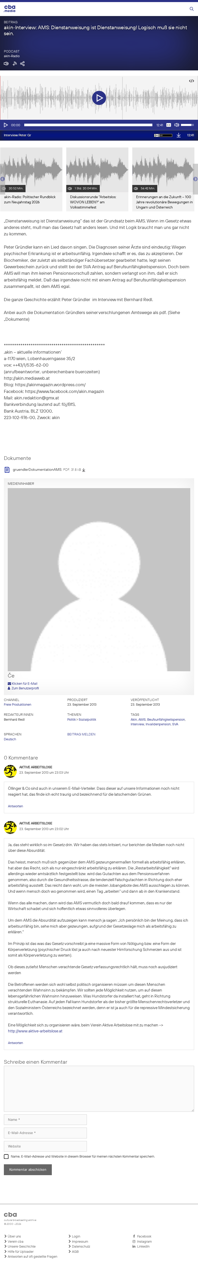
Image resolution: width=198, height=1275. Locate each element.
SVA (175, 724)
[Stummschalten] (176, 125)
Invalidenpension (158, 724)
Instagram (144, 1241)
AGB (75, 1252)
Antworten (15, 806)
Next (195, 179)
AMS (142, 719)
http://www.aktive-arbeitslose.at (35, 1031)
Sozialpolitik (87, 719)
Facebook (143, 1236)
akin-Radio (12, 56)
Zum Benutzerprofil (24, 688)
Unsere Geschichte (21, 1246)
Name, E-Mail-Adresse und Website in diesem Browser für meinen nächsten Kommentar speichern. (83, 1156)
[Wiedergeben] (5, 125)
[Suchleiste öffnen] (191, 9)
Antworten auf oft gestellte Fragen (32, 1256)
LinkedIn (143, 1246)
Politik (71, 719)
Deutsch (10, 739)
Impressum (79, 1241)
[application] (99, 125)
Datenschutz (80, 1246)
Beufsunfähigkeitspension (166, 719)
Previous (2, 179)
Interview (137, 724)
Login (75, 1236)
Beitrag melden (81, 734)
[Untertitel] (168, 125)
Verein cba (15, 1241)
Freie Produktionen (17, 704)
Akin (134, 719)
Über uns (14, 1236)
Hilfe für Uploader (20, 1252)
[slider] (88, 125)
